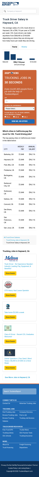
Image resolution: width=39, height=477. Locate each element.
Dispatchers (24, 447)
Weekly (24, 47)
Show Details (10, 273)
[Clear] (34, 11)
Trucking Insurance (26, 436)
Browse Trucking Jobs (10, 415)
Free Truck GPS (8, 430)
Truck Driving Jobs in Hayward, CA (17, 240)
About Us (6, 444)
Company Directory (26, 412)
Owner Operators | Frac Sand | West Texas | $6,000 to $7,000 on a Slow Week (18, 361)
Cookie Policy (12, 468)
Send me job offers (20, 121)
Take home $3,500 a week (14, 312)
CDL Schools (7, 436)
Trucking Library (8, 433)
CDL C (25, 117)
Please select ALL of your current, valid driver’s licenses (17, 113)
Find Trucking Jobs (9, 412)
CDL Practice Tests (26, 433)
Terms (35, 465)
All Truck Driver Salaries (12, 237)
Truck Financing (8, 447)
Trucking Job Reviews (27, 418)
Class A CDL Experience (13, 105)
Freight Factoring (25, 444)
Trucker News (24, 430)
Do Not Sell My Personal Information (19, 465)
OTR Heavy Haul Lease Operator (16, 290)
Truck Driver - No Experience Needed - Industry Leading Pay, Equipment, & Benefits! (19, 266)
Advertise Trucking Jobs (28, 403)
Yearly (14, 47)
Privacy (3, 465)
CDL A (8, 117)
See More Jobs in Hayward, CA (17, 377)
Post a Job (23, 415)
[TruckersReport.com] (10, 5)
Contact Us (6, 403)
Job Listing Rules (24, 468)
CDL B (17, 117)
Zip (6, 98)
